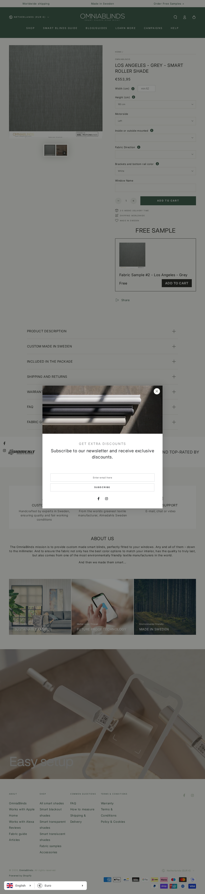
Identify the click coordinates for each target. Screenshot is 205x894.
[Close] (157, 391)
